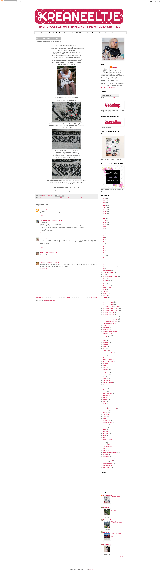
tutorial (104, 450)
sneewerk (105, 427)
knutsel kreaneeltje (107, 393)
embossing (105, 369)
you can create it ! (107, 465)
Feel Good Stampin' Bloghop (110, 276)
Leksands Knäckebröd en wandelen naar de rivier (116, 535)
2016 (104, 220)
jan (104, 252)
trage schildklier (107, 445)
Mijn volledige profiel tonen (108, 87)
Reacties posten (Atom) (49, 300)
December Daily (107, 270)
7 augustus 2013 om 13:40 (50, 209)
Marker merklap (107, 285)
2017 (104, 218)
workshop (105, 462)
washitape (105, 454)
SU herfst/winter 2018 (108, 312)
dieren (104, 365)
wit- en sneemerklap (108, 460)
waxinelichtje (106, 456)
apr (104, 246)
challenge (105, 357)
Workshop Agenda (68, 33)
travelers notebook (107, 446)
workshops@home (107, 463)
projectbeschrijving (107, 422)
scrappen (105, 424)
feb (104, 250)
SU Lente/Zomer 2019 (108, 302)
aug (104, 237)
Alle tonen (122, 556)
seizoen (105, 426)
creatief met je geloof (108, 361)
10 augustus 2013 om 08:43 (50, 238)
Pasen (104, 289)
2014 (104, 224)
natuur (104, 418)
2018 (104, 216)
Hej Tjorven (106, 532)
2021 (104, 209)
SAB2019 (105, 297)
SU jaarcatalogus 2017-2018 (110, 316)
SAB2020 (105, 299)
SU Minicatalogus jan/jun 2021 (110, 310)
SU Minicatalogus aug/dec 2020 (111, 306)
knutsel (104, 392)
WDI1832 (105, 337)
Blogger (91, 569)
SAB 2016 (105, 291)
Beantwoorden (44, 215)
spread (104, 429)
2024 (104, 203)
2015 (104, 222)
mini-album (105, 410)
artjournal (105, 344)
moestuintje (106, 414)
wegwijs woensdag (107, 458)
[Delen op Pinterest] (63, 196)
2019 (104, 213)
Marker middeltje (107, 287)
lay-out (104, 403)
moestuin (105, 412)
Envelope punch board (108, 272)
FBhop (104, 274)
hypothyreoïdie (106, 380)
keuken (104, 388)
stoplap (104, 437)
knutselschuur (106, 395)
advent (104, 339)
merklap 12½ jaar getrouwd (110, 409)
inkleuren (105, 384)
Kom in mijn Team (91, 33)
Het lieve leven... (107, 544)
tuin (104, 448)
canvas (104, 356)
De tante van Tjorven (108, 520)
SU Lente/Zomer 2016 (108, 301)
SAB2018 (105, 295)
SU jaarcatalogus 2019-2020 (110, 320)
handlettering (106, 373)
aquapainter (106, 342)
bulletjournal (106, 350)
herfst (104, 376)
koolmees (105, 397)
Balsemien (106, 507)
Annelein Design (107, 495)
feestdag (105, 371)
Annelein (42, 262)
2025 (104, 200)
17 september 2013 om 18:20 (52, 262)
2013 (104, 227)
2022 (104, 207)
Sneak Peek (106, 327)
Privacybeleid (109, 33)
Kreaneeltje (106, 282)
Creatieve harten (107, 265)
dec (104, 228)
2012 (104, 255)
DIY (104, 268)
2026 (104, 198)
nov (104, 231)
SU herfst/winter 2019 (108, 314)
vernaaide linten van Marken (76, 197)
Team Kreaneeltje (107, 333)
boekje (104, 348)
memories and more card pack (110, 405)
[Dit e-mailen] (56, 196)
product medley (107, 420)
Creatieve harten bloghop (109, 267)
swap (104, 443)
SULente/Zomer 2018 (108, 323)
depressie (105, 363)
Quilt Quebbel (43, 220)
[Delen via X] (59, 196)
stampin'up (105, 431)
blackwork (42, 197)
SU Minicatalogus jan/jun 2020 (110, 308)
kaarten (105, 386)
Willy (41, 238)
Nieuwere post (39, 297)
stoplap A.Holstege (107, 439)
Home (37, 33)
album (104, 340)
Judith (41, 209)
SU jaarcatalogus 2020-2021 (110, 321)
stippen (104, 435)
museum (105, 416)
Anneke (42, 252)
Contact (101, 33)
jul (103, 239)
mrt (104, 248)
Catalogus (44, 33)
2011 (104, 257)
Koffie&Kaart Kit (80, 33)
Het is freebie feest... (115, 496)
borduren (51, 197)
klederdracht (62, 197)
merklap (68, 197)
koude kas (105, 399)
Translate (113, 97)
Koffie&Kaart (106, 280)
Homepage (67, 297)
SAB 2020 (105, 293)
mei (104, 244)
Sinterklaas (105, 325)
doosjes (105, 367)
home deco (105, 378)
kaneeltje (114, 67)
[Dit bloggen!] (58, 196)
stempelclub (106, 433)
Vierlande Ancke (107, 335)
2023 (104, 205)
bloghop (105, 346)
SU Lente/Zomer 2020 (108, 304)
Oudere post (94, 297)
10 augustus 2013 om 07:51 (55, 220)
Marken (105, 284)
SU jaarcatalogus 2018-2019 (110, 318)
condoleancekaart (107, 359)
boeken (46, 197)
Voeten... (113, 546)
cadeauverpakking (107, 354)
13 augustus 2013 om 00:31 (52, 252)
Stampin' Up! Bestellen (55, 33)
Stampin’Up (106, 329)
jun (104, 241)
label (104, 401)
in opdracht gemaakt (108, 382)
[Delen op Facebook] (61, 196)
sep (104, 235)
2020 (104, 211)
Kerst (104, 278)
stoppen (105, 441)
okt (103, 233)
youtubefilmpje (106, 467)
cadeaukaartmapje (107, 352)
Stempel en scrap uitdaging (110, 331)
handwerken (56, 197)
